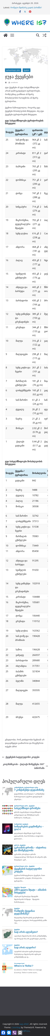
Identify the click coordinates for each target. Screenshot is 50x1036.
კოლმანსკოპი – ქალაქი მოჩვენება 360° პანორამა (23, 766)
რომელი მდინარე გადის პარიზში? (26, 7)
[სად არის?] (5, 35)
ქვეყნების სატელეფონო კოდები (22, 757)
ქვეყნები (26, 70)
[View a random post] (44, 35)
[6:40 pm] (6, 82)
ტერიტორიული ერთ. (13, 70)
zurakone (14, 82)
